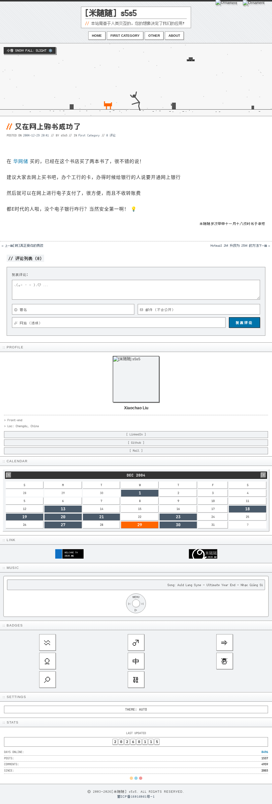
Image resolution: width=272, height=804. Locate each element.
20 (63, 517)
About (174, 35)
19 (24, 517)
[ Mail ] (136, 451)
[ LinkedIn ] (136, 434)
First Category (125, 35)
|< (129, 603)
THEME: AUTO (136, 709)
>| (142, 603)
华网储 (20, 161)
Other (154, 35)
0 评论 (111, 135)
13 (63, 509)
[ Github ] (136, 443)
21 (101, 517)
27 (63, 525)
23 (178, 517)
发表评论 (244, 322)
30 (178, 525)
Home (97, 35)
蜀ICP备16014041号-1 (136, 796)
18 (247, 509)
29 (139, 525)
